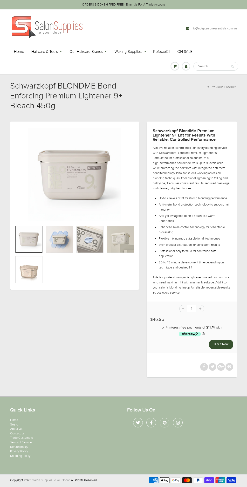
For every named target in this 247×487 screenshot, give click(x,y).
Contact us (17, 433)
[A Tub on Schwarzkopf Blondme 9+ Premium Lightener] (75, 174)
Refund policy (19, 447)
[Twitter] (138, 422)
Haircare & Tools (44, 51)
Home (19, 51)
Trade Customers (21, 438)
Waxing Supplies (128, 51)
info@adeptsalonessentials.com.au (214, 28)
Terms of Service (21, 442)
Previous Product (223, 87)
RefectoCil (161, 51)
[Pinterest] (164, 422)
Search (15, 424)
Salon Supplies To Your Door (50, 480)
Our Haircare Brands (86, 51)
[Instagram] (178, 422)
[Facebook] (151, 422)
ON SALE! (185, 51)
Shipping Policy (20, 456)
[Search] (232, 66)
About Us (16, 429)
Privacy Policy (19, 451)
